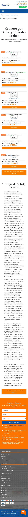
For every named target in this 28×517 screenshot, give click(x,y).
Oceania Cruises (14, 138)
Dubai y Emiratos (14, 15)
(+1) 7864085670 (22, 3)
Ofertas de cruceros (6, 466)
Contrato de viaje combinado (18, 515)
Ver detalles (14, 64)
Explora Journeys (14, 76)
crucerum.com (16, 511)
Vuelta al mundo (5, 454)
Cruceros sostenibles (6, 470)
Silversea (14, 157)
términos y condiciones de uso (17, 425)
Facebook (5, 488)
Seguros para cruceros (6, 480)
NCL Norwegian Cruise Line (14, 98)
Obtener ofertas (14, 422)
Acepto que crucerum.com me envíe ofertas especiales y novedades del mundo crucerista (15, 432)
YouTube (4, 490)
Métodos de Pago (5, 478)
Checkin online (5, 482)
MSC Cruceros (14, 118)
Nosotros (3, 456)
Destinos (7, 15)
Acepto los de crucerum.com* (14, 426)
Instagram (4, 494)
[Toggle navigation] (3, 11)
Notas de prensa (5, 460)
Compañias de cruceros (7, 468)
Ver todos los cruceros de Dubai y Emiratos (14, 172)
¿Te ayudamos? (5, 476)
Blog (2, 458)
